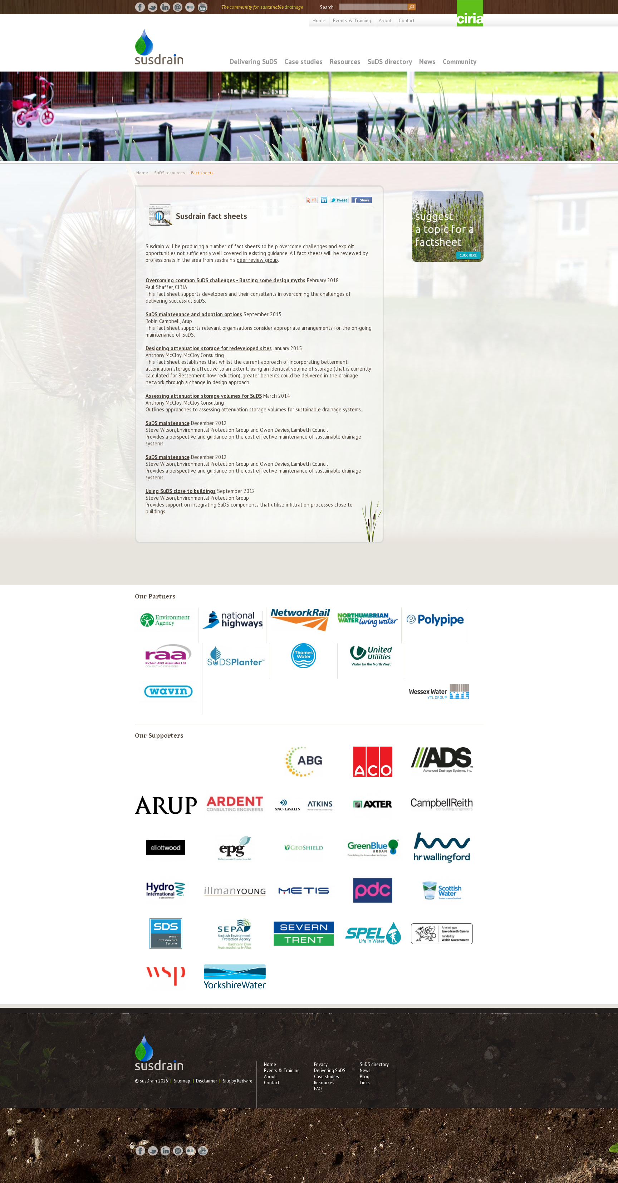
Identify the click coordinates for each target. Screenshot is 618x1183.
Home (319, 20)
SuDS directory (390, 61)
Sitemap (182, 1081)
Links (365, 1083)
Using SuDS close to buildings (181, 491)
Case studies (303, 61)
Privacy (321, 1064)
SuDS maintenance (168, 423)
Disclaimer (206, 1081)
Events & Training (352, 20)
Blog (364, 1077)
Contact (407, 20)
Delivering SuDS (253, 61)
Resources (345, 61)
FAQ (318, 1089)
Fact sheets (202, 173)
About (385, 20)
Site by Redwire (237, 1081)
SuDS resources (169, 173)
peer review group (257, 259)
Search (327, 7)
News (427, 61)
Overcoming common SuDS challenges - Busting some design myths (225, 280)
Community (459, 61)
